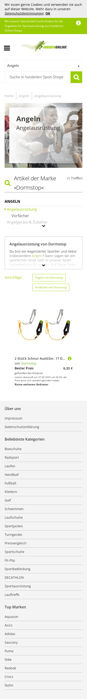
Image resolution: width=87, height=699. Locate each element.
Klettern (11, 491)
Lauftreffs (12, 594)
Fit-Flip (10, 560)
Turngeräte (13, 534)
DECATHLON (14, 577)
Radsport (12, 457)
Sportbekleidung (17, 569)
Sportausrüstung (18, 586)
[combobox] (43, 65)
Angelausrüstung (47, 96)
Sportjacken (14, 526)
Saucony (11, 642)
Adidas (10, 634)
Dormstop (28, 363)
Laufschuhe (14, 517)
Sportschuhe (14, 552)
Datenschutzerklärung (22, 427)
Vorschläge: (14, 277)
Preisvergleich (15, 543)
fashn (9, 685)
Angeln (24, 96)
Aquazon (11, 616)
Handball (12, 474)
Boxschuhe (13, 449)
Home (9, 96)
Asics (9, 625)
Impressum (13, 418)
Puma (9, 651)
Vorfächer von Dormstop (51, 287)
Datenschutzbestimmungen (24, 13)
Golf (8, 500)
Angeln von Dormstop (49, 278)
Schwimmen (14, 509)
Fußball (10, 483)
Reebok (10, 668)
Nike (8, 659)
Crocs (9, 676)
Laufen (10, 466)
